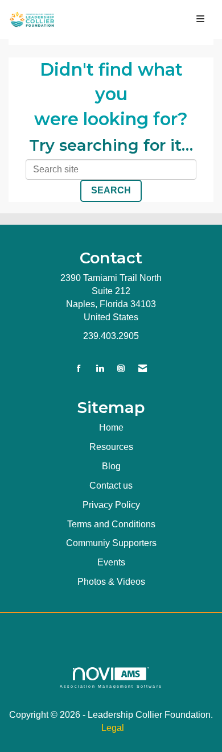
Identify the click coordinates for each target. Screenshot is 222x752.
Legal (112, 728)
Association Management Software (111, 686)
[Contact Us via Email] (143, 369)
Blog (111, 466)
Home (111, 427)
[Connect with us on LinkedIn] (100, 369)
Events (111, 562)
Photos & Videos (111, 581)
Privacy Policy (111, 505)
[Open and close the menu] (138, 19)
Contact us (111, 485)
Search (111, 190)
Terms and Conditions (111, 524)
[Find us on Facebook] (78, 369)
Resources (111, 447)
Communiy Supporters (111, 543)
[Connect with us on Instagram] (121, 369)
